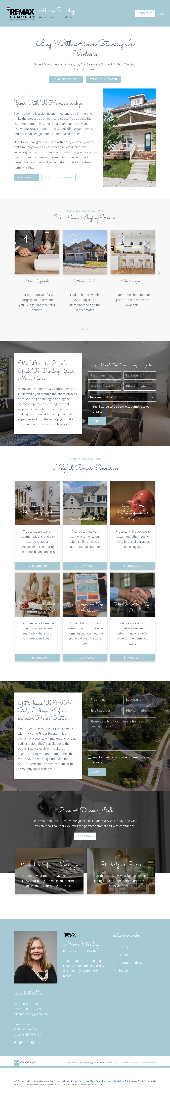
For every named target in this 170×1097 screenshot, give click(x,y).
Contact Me (145, 13)
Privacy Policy (113, 1062)
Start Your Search (103, 79)
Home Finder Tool (66, 79)
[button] (145, 13)
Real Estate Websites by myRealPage (139, 1062)
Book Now (85, 836)
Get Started (26, 177)
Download (39, 565)
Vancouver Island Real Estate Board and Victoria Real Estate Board (106, 1081)
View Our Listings (58, 177)
